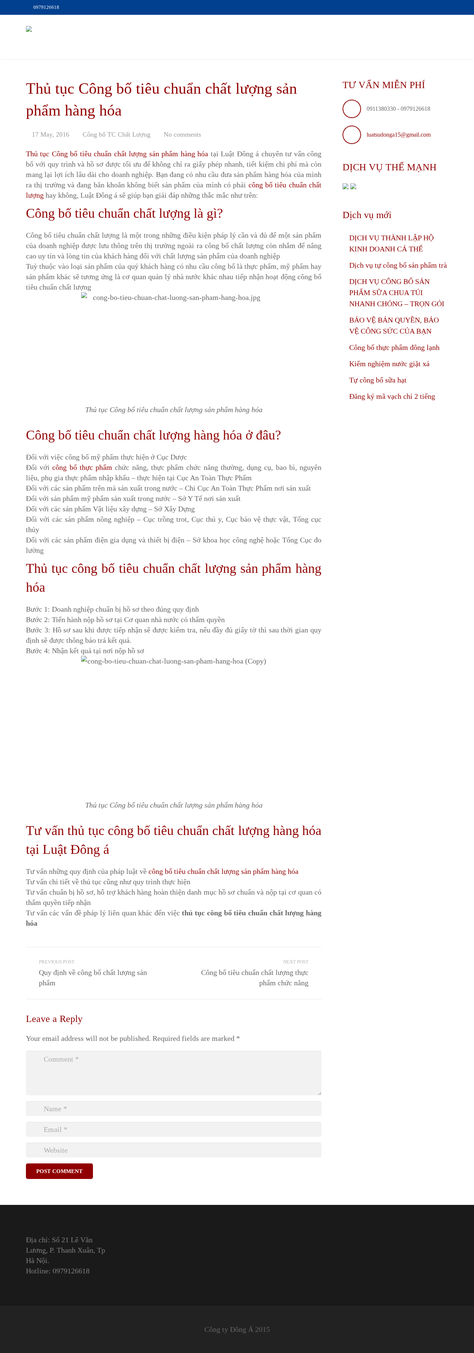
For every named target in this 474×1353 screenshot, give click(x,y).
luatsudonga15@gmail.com (399, 134)
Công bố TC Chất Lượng (116, 134)
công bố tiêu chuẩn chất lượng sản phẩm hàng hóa (223, 871)
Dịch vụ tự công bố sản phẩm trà (398, 265)
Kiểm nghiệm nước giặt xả (389, 364)
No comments (182, 134)
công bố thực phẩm (82, 467)
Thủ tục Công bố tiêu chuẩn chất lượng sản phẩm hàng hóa (117, 154)
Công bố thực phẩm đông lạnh (394, 347)
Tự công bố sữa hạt (378, 380)
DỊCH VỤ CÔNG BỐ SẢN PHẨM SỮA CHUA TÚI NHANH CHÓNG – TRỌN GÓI (396, 292)
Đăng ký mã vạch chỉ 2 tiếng (392, 396)
